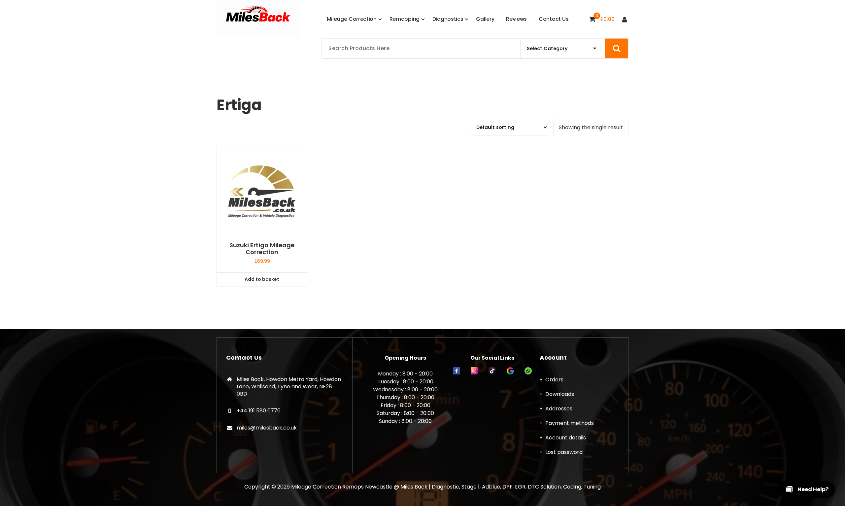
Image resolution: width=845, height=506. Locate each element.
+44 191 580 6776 (259, 410)
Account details (565, 437)
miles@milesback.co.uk (267, 428)
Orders (554, 379)
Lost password (564, 452)
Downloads (559, 394)
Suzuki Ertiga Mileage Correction (261, 249)
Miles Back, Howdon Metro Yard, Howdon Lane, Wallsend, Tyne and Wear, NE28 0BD (289, 386)
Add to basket (262, 279)
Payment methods (569, 423)
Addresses (558, 408)
